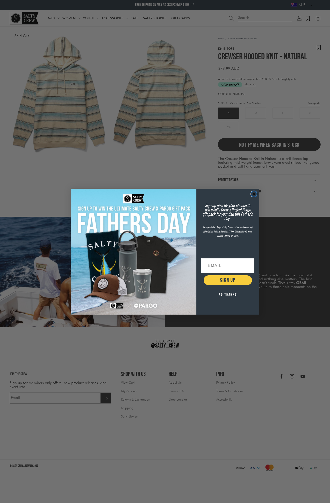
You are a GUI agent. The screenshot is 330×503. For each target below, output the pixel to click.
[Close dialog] (254, 194)
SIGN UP (228, 280)
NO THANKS (228, 294)
